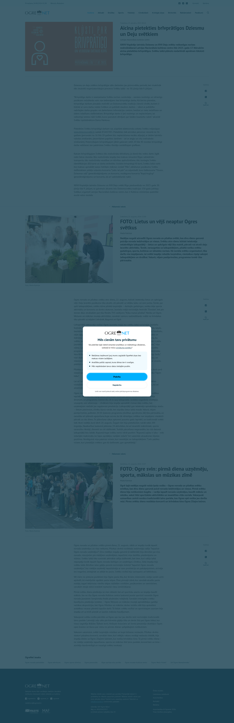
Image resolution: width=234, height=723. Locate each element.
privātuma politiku (124, 347)
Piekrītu (117, 376)
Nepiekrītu (117, 385)
